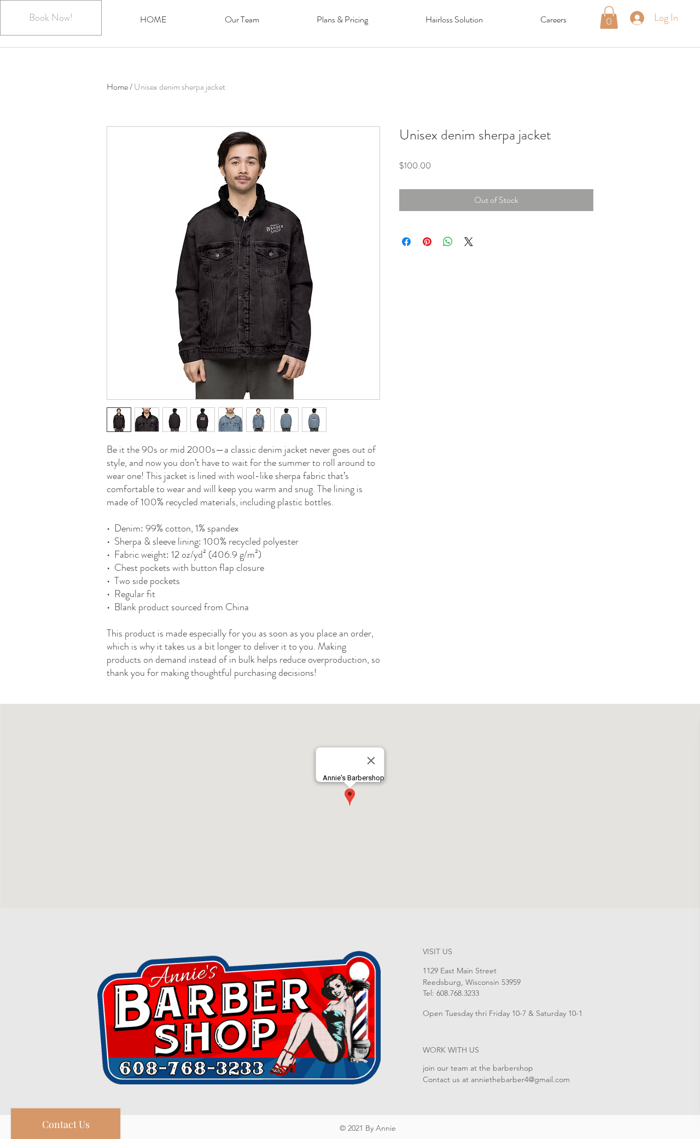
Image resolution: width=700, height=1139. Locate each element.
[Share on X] (468, 241)
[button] (609, 17)
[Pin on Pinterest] (427, 241)
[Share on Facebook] (406, 241)
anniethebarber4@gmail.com (520, 1079)
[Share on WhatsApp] (447, 241)
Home (117, 86)
